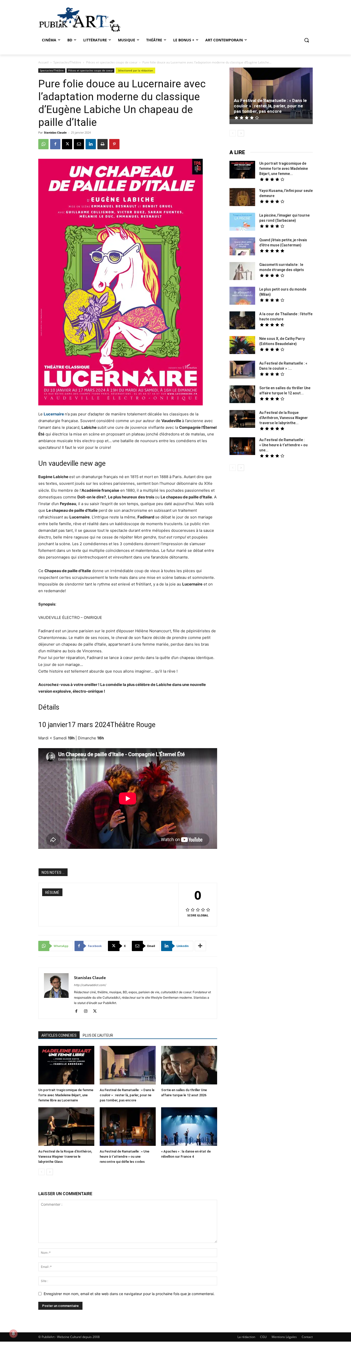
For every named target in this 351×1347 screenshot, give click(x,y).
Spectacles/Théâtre (67, 62)
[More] (200, 946)
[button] (306, 40)
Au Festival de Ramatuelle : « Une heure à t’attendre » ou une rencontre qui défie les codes (124, 1156)
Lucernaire (54, 414)
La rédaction (246, 1337)
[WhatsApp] (43, 144)
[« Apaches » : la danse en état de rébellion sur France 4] (189, 1127)
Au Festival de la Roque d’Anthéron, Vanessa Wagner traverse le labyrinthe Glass (65, 1156)
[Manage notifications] (13, 1334)
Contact (307, 1337)
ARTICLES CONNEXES (59, 1035)
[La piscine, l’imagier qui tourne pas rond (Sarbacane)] (242, 222)
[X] (67, 144)
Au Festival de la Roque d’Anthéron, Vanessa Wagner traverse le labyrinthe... (283, 418)
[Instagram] (87, 1011)
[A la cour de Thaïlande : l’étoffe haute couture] (242, 321)
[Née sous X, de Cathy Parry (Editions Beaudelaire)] (242, 345)
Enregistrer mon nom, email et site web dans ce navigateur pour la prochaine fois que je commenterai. (129, 1294)
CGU (263, 1337)
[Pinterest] (114, 144)
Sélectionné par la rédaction (135, 70)
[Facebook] (55, 144)
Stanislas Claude (55, 132)
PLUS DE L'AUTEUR (98, 1035)
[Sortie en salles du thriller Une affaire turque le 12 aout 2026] (189, 1066)
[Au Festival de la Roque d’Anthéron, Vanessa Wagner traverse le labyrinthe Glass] (66, 1127)
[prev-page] (41, 1172)
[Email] (79, 144)
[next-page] (50, 1172)
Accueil (43, 62)
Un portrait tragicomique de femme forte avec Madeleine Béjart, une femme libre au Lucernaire (65, 1095)
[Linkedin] (91, 144)
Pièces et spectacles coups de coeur (111, 62)
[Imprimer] (102, 144)
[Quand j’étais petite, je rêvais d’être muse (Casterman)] (242, 247)
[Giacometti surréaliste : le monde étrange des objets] (242, 271)
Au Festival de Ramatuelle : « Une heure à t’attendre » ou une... (283, 445)
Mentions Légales (284, 1337)
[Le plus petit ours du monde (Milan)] (242, 296)
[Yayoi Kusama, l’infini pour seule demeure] (242, 197)
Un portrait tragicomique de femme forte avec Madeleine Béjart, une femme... (283, 168)
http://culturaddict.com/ (90, 985)
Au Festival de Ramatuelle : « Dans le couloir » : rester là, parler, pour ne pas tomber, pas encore (127, 1095)
